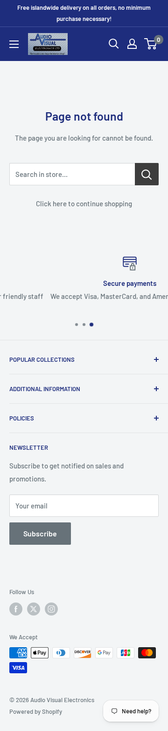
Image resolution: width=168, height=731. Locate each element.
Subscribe (40, 533)
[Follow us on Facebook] (15, 609)
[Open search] (114, 44)
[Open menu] (14, 44)
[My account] (132, 44)
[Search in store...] (147, 174)
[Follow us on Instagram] (51, 609)
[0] (151, 43)
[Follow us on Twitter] (33, 609)
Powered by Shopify (35, 711)
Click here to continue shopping (84, 203)
